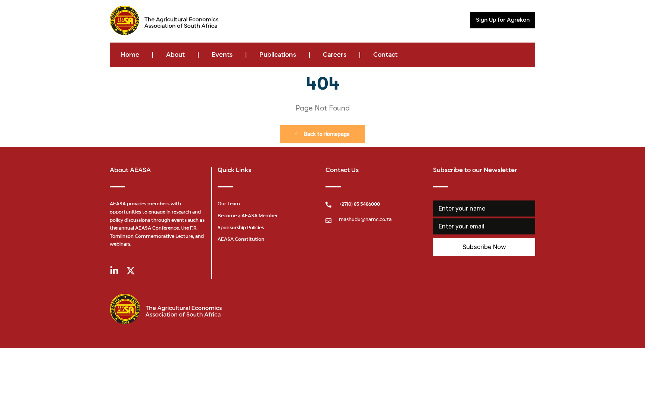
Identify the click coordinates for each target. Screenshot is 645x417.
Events (222, 55)
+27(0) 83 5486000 (359, 204)
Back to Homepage (326, 134)
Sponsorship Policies (241, 228)
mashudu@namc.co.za (365, 220)
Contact (385, 55)
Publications (277, 55)
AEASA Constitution (241, 239)
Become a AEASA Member (248, 216)
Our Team (229, 204)
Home (130, 55)
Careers (334, 55)
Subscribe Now (484, 246)
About (175, 55)
